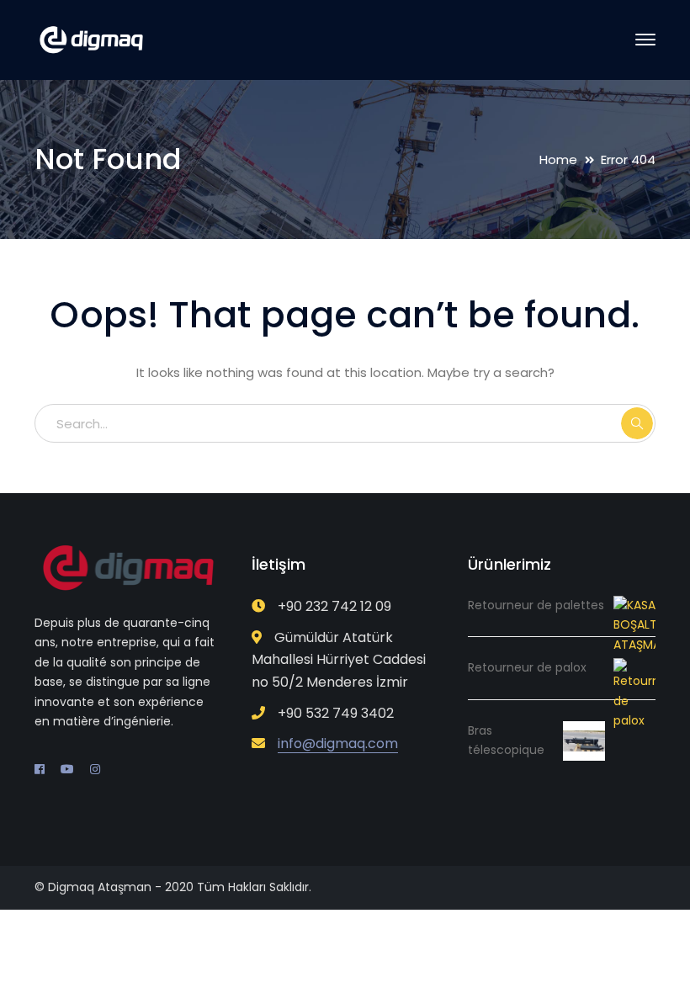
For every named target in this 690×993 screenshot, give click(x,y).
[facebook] (39, 769)
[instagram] (95, 769)
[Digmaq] (91, 39)
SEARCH (637, 423)
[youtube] (67, 769)
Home (558, 159)
